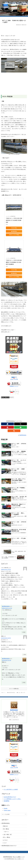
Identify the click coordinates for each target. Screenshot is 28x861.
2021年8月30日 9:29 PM (6, 638)
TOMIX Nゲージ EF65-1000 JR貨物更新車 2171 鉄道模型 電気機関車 (14, 220)
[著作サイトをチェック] (7, 424)
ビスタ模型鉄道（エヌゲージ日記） (12, 798)
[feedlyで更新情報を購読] (20, 427)
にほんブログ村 (14, 379)
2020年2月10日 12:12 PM (7, 608)
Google (5, 808)
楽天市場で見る (14, 231)
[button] (25, 814)
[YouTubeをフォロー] (7, 427)
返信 (25, 602)
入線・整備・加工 (6, 397)
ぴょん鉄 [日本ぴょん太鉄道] (11, 789)
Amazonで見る (14, 227)
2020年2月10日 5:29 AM (6, 569)
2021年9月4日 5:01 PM (6, 660)
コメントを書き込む (14, 688)
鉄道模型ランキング (14, 386)
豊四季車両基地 (6, 606)
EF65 (13, 397)
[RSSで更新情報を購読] (14, 430)
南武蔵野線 (6, 800)
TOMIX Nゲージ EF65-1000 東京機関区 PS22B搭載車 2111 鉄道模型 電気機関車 (14, 262)
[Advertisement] (14, 29)
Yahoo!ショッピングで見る (14, 234)
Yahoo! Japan (7, 810)
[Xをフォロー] (20, 424)
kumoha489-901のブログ (10, 797)
